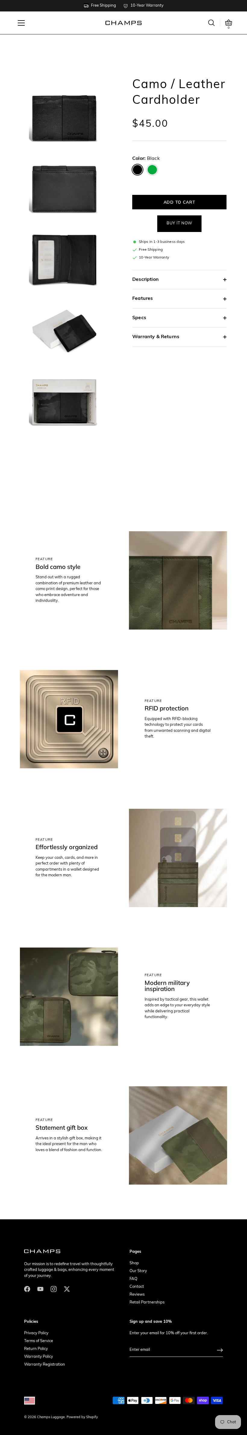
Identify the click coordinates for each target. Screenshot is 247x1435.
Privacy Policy (36, 1333)
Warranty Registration (44, 1365)
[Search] (211, 23)
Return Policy (36, 1349)
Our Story (138, 1271)
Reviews (137, 1295)
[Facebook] (27, 1289)
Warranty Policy (38, 1357)
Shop (134, 1263)
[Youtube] (40, 1289)
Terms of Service (38, 1341)
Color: (146, 158)
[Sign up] (220, 1350)
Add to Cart (179, 202)
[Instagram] (54, 1289)
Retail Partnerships (147, 1302)
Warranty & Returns (155, 337)
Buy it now (179, 223)
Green (152, 169)
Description (145, 279)
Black (137, 169)
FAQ (133, 1279)
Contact (137, 1287)
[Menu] (21, 23)
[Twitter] (67, 1289)
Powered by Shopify (82, 1417)
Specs (139, 318)
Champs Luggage (51, 1417)
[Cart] (229, 23)
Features (142, 298)
